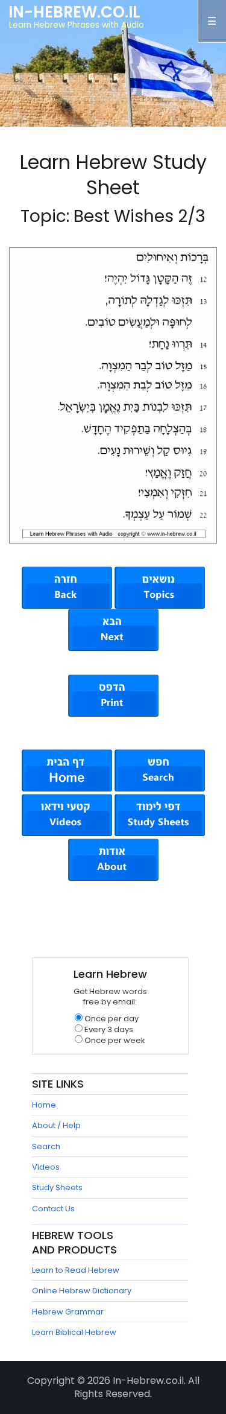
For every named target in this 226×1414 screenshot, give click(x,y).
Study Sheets (57, 1187)
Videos (46, 1167)
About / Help (56, 1125)
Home (44, 1105)
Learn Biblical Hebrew (74, 1332)
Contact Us (53, 1208)
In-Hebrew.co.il (74, 12)
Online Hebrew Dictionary (81, 1290)
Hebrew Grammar (68, 1311)
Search (46, 1146)
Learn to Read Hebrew (75, 1270)
